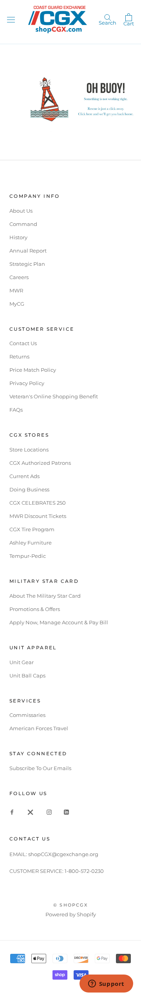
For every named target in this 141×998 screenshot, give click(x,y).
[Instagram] (49, 812)
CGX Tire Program (31, 529)
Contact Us (23, 343)
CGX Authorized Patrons (40, 463)
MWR (16, 290)
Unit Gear (21, 662)
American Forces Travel (38, 728)
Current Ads (24, 476)
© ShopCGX (70, 905)
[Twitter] (30, 812)
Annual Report (28, 250)
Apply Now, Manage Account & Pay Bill (58, 622)
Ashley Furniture (30, 542)
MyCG (16, 303)
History (18, 237)
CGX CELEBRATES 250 (37, 502)
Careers (19, 277)
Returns (19, 356)
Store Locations (29, 449)
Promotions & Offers (34, 609)
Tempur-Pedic (27, 556)
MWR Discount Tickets (37, 516)
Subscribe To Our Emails (40, 768)
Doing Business (29, 489)
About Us (21, 210)
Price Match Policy (32, 370)
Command (23, 224)
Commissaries (27, 715)
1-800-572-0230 (84, 871)
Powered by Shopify (70, 914)
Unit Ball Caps (27, 675)
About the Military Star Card (45, 595)
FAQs (16, 409)
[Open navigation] (11, 19)
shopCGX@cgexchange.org (63, 854)
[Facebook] (11, 812)
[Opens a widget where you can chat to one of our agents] (106, 984)
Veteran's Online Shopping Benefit (53, 396)
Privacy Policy (26, 383)
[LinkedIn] (66, 812)
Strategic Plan (27, 264)
